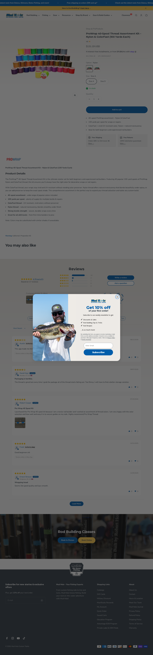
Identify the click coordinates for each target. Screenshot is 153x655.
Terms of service (86, 339)
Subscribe (98, 352)
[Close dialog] (117, 297)
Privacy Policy (111, 337)
